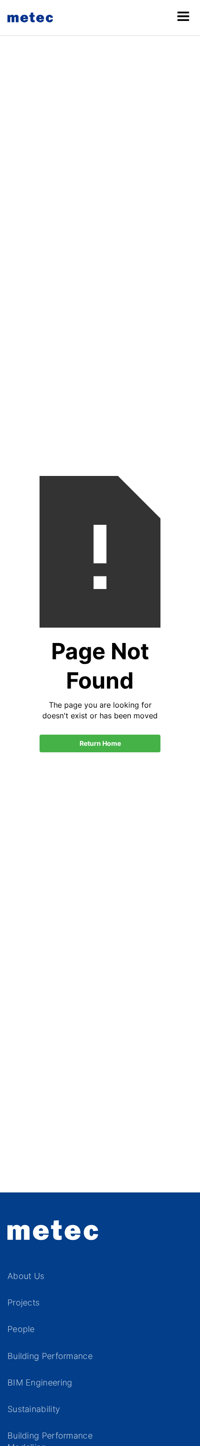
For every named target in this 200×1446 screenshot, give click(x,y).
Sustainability (33, 1409)
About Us (25, 1276)
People (21, 1329)
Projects (23, 1302)
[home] (32, 17)
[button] (183, 17)
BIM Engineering (40, 1382)
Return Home (100, 743)
